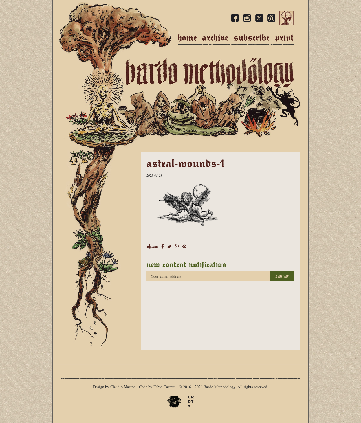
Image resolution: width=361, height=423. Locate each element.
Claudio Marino (122, 386)
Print (284, 38)
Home (187, 38)
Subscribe (252, 38)
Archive (215, 38)
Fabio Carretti (164, 386)
